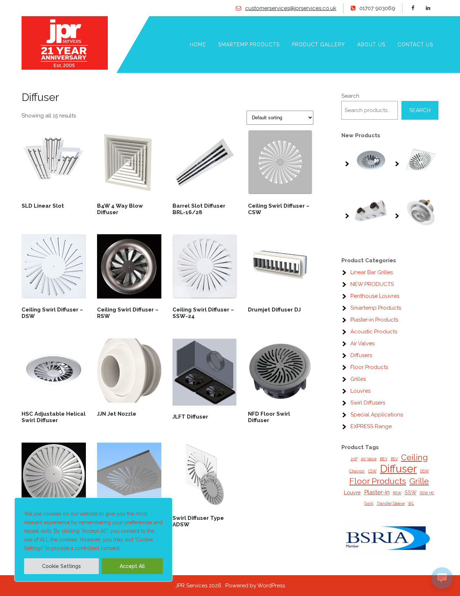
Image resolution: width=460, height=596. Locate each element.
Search (350, 96)
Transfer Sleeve (391, 503)
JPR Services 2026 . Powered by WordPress (230, 585)
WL (411, 503)
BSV (394, 459)
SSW (411, 492)
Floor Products (377, 481)
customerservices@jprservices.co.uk (290, 8)
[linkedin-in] (432, 8)
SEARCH (420, 110)
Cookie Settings (61, 566)
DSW (424, 471)
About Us (371, 44)
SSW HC (427, 493)
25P (354, 459)
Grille (419, 481)
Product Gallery (318, 44)
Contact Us (415, 44)
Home (198, 44)
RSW (397, 493)
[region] (93, 540)
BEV (383, 459)
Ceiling (414, 457)
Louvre (352, 492)
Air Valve (369, 459)
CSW (372, 471)
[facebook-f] (417, 8)
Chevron (357, 471)
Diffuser (398, 469)
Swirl (368, 503)
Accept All (132, 566)
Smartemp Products (249, 44)
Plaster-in (377, 492)
